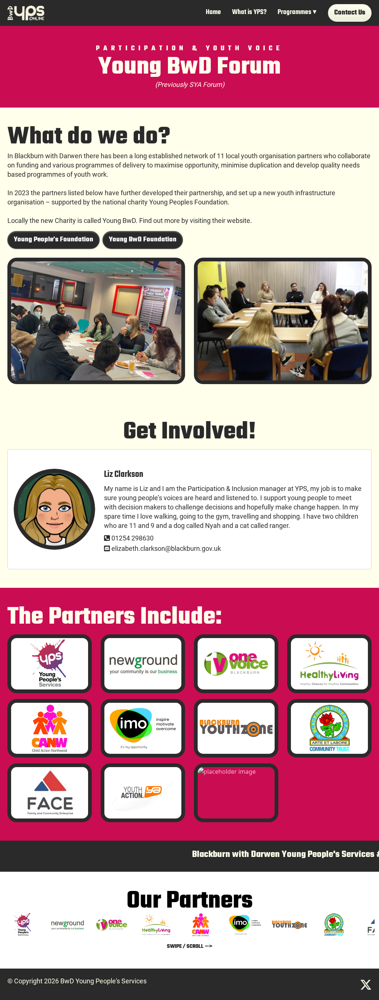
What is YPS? (249, 12)
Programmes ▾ (297, 12)
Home (213, 12)
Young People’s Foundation (53, 239)
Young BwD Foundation (143, 239)
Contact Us (349, 12)
